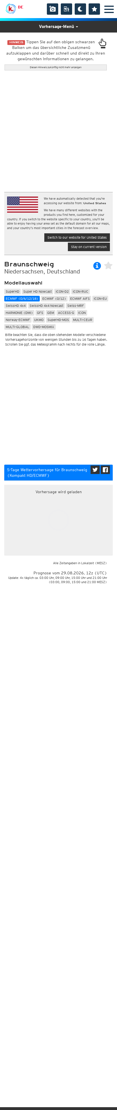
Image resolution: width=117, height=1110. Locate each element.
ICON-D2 (62, 291)
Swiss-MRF (75, 305)
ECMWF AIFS (80, 298)
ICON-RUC (80, 291)
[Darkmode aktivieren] (80, 9)
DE (20, 7)
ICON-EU (100, 298)
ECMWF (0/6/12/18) (22, 298)
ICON (82, 313)
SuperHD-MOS (58, 320)
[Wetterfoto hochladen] (52, 9)
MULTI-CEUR (82, 320)
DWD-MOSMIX (43, 327)
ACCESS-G (66, 313)
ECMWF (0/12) (54, 298)
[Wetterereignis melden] (66, 9)
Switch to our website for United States (77, 237)
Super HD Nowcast (37, 291)
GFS (40, 313)
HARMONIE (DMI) (19, 313)
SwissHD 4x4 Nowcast (46, 305)
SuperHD (12, 291)
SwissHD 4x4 (16, 305)
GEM (50, 313)
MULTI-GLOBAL (17, 327)
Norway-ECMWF (18, 320)
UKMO (38, 320)
